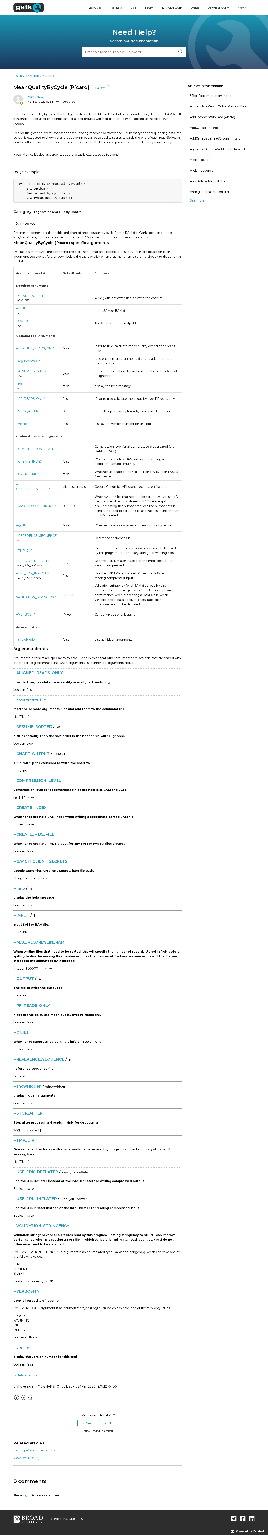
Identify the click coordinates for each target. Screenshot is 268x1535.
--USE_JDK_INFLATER (32, 573)
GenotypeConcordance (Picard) (36, 1450)
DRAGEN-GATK (172, 7)
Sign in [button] (242, 7)
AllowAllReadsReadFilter (207, 181)
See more (197, 200)
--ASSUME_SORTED (31, 371)
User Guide (94, 7)
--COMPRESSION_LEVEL (35, 449)
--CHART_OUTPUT (29, 296)
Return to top (26, 1375)
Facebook (16, 1400)
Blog (133, 7)
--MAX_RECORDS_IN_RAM (36, 506)
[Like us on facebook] (243, 1518)
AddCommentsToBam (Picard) (212, 117)
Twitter (24, 1400)
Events (195, 7)
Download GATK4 (218, 7)
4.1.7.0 (49, 76)
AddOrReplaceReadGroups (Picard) (215, 138)
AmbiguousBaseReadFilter (209, 192)
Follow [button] (100, 87)
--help (20, 384)
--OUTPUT (23, 321)
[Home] (28, 7)
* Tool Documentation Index (210, 96)
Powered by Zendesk (250, 1531)
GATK (17, 76)
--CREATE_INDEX (29, 461)
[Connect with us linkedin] (252, 1518)
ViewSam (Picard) (26, 1458)
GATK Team (37, 97)
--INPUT (22, 308)
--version (22, 424)
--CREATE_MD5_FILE (31, 474)
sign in (27, 1495)
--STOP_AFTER (27, 411)
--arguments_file (28, 361)
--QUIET (22, 525)
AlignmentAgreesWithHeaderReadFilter (219, 149)
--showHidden (26, 639)
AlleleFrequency (201, 170)
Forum (149, 7)
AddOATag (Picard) (204, 128)
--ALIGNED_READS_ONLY (35, 348)
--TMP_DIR (24, 550)
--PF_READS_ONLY (30, 399)
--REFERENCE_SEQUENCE (36, 536)
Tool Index (116, 7)
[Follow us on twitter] (234, 1518)
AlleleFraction (199, 160)
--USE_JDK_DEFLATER (33, 561)
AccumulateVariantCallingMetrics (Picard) (220, 106)
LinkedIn (31, 1400)
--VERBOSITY (26, 614)
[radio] (86, 1423)
